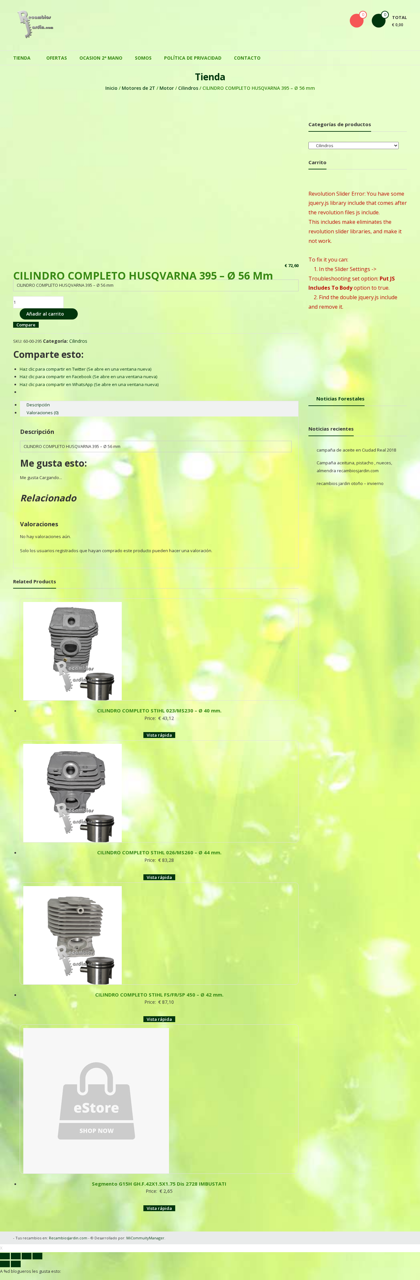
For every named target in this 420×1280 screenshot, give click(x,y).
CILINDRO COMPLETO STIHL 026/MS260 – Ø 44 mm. (159, 852)
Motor (166, 88)
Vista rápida (159, 735)
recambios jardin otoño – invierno (350, 483)
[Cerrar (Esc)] (5, 1256)
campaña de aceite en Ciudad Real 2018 (356, 450)
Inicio (111, 88)
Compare (25, 325)
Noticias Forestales (340, 398)
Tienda (22, 58)
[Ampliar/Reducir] (37, 1256)
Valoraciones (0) (42, 413)
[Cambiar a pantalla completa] (27, 1256)
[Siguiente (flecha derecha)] (16, 1264)
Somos (143, 58)
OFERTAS (56, 58)
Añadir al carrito (45, 314)
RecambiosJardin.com (68, 1237)
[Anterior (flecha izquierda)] (5, 1264)
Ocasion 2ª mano (100, 58)
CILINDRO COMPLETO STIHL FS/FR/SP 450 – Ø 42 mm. (159, 994)
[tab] (159, 405)
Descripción (38, 405)
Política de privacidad (192, 58)
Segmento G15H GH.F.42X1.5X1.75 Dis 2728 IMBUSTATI (159, 1183)
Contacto (247, 58)
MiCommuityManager (145, 1237)
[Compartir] (16, 1256)
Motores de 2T (138, 88)
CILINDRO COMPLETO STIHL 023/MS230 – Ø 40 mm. (159, 710)
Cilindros (188, 88)
